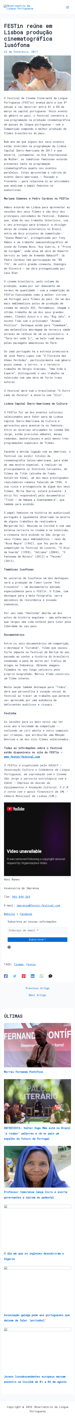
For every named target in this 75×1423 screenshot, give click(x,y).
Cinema (18, 964)
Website (9, 914)
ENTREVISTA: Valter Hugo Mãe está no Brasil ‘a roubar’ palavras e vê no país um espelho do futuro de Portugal (37, 1133)
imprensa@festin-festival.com (38, 905)
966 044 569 (21, 896)
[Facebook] (6, 976)
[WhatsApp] (41, 976)
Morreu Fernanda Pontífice (23, 1072)
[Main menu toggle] (67, 7)
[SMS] (50, 976)
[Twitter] (15, 976)
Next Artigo (37, 995)
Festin (31, 964)
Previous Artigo (38, 988)
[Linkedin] (32, 976)
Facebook (26, 914)
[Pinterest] (23, 976)
